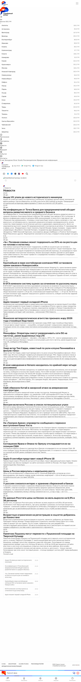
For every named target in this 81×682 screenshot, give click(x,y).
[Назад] (6, 180)
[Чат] (74, 673)
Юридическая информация (47, 160)
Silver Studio (18, 160)
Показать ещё (8, 554)
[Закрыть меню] (1, 17)
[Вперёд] (75, 180)
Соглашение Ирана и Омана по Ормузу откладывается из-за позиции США (36, 445)
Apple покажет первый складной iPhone (25, 301)
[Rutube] (19, 173)
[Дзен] (15, 173)
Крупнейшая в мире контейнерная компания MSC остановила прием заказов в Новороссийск (37, 264)
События (40, 680)
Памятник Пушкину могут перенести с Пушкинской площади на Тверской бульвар (38, 535)
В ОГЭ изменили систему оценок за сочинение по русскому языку (40, 283)
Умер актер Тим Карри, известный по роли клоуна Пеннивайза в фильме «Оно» (39, 349)
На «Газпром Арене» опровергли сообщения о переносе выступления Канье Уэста (34, 424)
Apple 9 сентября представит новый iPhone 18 (28, 458)
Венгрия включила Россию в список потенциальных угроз (35, 404)
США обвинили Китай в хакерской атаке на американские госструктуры (35, 389)
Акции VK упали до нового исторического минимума (32, 197)
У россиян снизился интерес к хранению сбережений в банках (38, 483)
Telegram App (39, 166)
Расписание (72, 680)
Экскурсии (9, 160)
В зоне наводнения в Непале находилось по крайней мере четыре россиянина (39, 366)
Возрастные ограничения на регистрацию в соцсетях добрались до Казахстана (39, 516)
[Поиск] (27, 173)
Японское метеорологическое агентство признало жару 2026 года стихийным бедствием (37, 319)
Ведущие (56, 680)
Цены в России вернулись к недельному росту (29, 471)
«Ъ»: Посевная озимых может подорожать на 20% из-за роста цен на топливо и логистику (40, 243)
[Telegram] (8, 173)
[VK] (11, 173)
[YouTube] (23, 173)
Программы (24, 680)
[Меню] (77, 3)
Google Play (27, 166)
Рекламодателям (29, 160)
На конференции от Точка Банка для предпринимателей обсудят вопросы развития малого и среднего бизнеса (39, 210)
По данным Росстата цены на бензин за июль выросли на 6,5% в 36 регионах (39, 499)
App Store (17, 166)
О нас (2, 160)
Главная (8, 680)
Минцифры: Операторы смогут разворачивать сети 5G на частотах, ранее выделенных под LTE (35, 334)
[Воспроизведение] (77, 673)
